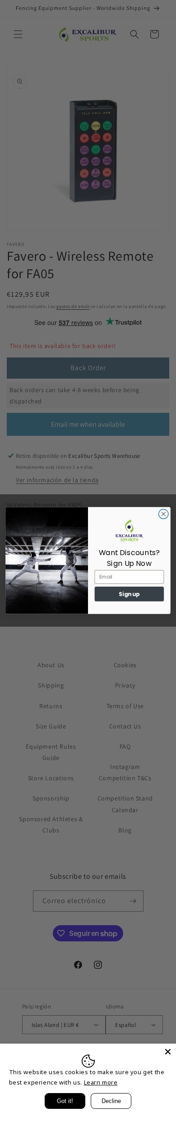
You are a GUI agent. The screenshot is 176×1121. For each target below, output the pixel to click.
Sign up (129, 594)
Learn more (101, 1082)
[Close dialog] (163, 514)
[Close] (167, 1051)
